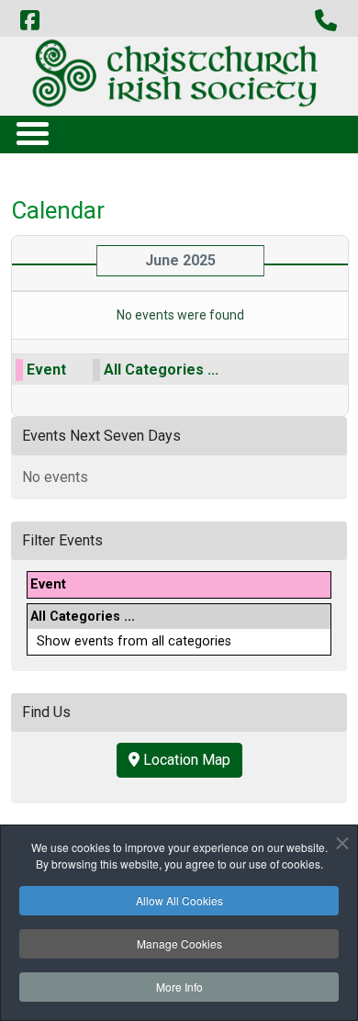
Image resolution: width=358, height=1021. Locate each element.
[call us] (326, 21)
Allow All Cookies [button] (179, 900)
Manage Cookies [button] (179, 943)
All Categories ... (161, 369)
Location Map (185, 760)
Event (46, 369)
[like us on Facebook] (29, 21)
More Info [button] (179, 986)
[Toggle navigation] (31, 132)
